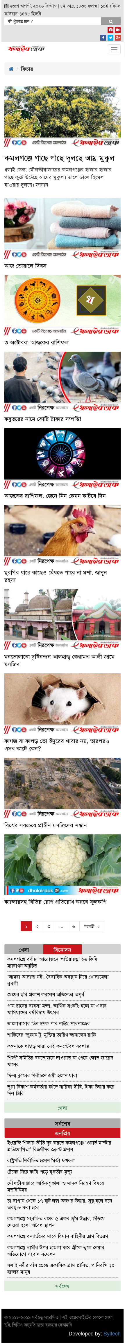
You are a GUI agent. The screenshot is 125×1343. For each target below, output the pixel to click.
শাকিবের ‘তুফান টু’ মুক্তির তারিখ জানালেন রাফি (51, 1034)
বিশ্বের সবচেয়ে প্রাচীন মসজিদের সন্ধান (45, 825)
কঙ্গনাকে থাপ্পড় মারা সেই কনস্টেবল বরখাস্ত (48, 1045)
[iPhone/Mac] (110, 28)
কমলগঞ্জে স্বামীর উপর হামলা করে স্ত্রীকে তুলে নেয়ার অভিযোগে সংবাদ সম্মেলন (55, 1250)
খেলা (62, 1107)
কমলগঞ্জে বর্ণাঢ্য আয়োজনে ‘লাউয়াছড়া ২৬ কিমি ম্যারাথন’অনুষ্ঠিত (52, 961)
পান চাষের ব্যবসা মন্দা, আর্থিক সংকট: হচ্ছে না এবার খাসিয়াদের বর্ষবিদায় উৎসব (57, 1008)
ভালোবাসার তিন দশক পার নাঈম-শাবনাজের (48, 1023)
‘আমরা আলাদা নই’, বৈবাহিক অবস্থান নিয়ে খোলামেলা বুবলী (58, 979)
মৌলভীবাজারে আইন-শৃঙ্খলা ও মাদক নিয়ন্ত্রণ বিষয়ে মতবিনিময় (55, 1185)
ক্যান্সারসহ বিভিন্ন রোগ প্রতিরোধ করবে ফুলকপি (55, 901)
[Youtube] (118, 28)
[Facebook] (103, 36)
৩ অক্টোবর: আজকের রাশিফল (36, 342)
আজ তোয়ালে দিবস (25, 265)
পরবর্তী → (92, 926)
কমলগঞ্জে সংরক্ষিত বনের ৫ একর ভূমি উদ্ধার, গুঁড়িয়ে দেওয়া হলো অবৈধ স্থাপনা (56, 1221)
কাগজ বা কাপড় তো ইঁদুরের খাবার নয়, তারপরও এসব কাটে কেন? (57, 744)
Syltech (112, 1333)
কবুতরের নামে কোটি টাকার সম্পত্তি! (42, 418)
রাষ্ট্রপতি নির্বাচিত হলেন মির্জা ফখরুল (41, 1160)
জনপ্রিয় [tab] (62, 1133)
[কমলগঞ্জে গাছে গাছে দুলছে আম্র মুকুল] (62, 116)
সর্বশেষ (62, 1286)
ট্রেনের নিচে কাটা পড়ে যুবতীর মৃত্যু (39, 1171)
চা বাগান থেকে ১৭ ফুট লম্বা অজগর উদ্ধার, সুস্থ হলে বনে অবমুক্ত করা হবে (59, 1203)
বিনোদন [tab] (62, 949)
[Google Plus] (118, 36)
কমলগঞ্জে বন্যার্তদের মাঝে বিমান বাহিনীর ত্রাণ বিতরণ (57, 1235)
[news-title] (62, 228)
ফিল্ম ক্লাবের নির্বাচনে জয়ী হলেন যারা (42, 1075)
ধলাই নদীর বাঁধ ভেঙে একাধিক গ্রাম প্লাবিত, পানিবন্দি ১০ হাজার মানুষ (61, 1268)
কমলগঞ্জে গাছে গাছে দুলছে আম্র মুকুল (59, 157)
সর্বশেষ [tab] (62, 1123)
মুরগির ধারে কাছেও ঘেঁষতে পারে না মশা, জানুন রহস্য (55, 575)
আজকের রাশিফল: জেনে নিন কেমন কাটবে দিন (55, 495)
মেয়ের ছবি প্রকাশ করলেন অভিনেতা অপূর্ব (45, 994)
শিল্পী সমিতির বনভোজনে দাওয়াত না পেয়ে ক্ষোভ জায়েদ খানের (60, 1060)
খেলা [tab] (24, 949)
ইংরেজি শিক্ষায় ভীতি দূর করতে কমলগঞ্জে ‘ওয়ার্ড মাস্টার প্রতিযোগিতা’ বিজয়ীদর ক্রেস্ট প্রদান (59, 1145)
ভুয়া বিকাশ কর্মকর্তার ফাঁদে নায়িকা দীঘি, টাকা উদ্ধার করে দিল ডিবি (61, 1089)
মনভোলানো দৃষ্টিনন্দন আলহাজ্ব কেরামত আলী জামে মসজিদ (59, 660)
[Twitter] (110, 36)
